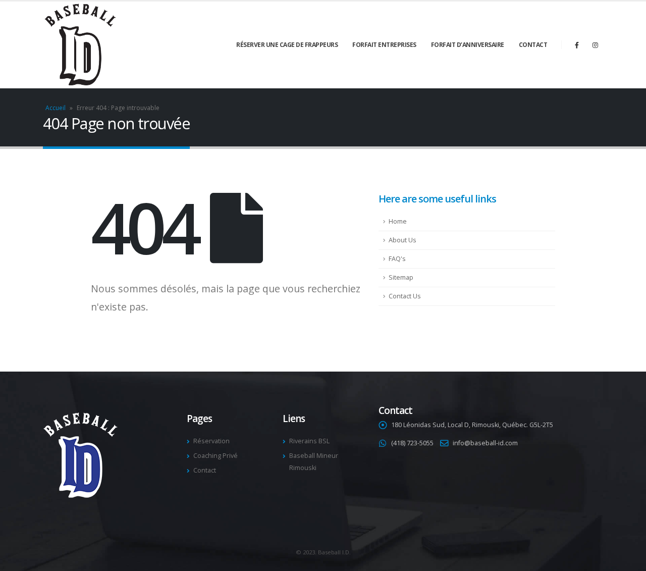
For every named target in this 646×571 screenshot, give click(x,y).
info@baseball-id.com (485, 443)
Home (398, 221)
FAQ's (397, 258)
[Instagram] (595, 45)
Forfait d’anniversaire (467, 44)
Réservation (211, 441)
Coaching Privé (215, 455)
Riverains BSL (309, 441)
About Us (402, 240)
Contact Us (405, 296)
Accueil (55, 107)
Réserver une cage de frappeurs (287, 44)
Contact (533, 44)
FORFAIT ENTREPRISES (384, 44)
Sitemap (401, 277)
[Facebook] (576, 45)
